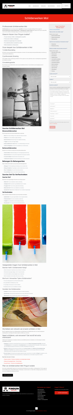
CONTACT (66, 5)
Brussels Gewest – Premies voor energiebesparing (13, 363)
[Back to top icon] (36, 408)
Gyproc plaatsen (41, 398)
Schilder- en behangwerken (43, 399)
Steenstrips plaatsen (41, 392)
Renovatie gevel (41, 389)
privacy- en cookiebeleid (53, 123)
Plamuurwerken (41, 396)
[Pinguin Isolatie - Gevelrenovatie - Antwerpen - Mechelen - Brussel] (9, 6)
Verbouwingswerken (41, 395)
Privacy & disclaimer (39, 410)
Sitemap (45, 410)
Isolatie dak (40, 393)
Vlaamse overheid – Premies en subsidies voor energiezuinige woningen (17, 359)
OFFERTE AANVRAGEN (8, 375)
